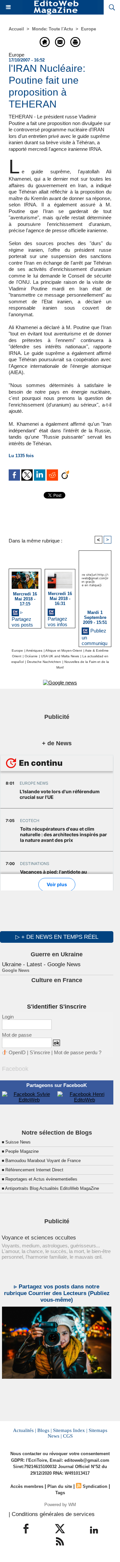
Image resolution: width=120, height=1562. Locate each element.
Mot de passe (17, 1035)
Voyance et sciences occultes (39, 1238)
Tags (60, 1492)
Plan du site (59, 1486)
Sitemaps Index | (70, 1430)
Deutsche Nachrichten (44, 662)
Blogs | (44, 1430)
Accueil (16, 28)
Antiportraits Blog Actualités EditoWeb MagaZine (52, 1188)
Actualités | (24, 1430)
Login (8, 1017)
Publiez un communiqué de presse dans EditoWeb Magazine (94, 636)
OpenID (17, 1052)
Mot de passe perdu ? (77, 1052)
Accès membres (26, 1486)
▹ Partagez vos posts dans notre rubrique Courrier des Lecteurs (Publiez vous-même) (23, 617)
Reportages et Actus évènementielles (41, 1179)
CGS (68, 1436)
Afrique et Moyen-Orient (63, 650)
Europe (88, 28)
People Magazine (22, 1151)
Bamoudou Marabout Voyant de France (43, 1160)
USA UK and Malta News (60, 656)
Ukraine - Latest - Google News (41, 964)
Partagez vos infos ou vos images (57, 620)
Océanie (31, 656)
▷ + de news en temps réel (56, 937)
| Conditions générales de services (52, 1514)
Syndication (95, 1486)
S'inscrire (40, 1052)
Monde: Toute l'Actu (52, 28)
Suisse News (18, 1142)
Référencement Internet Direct (34, 1169)
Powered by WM (60, 1504)
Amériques (34, 650)
